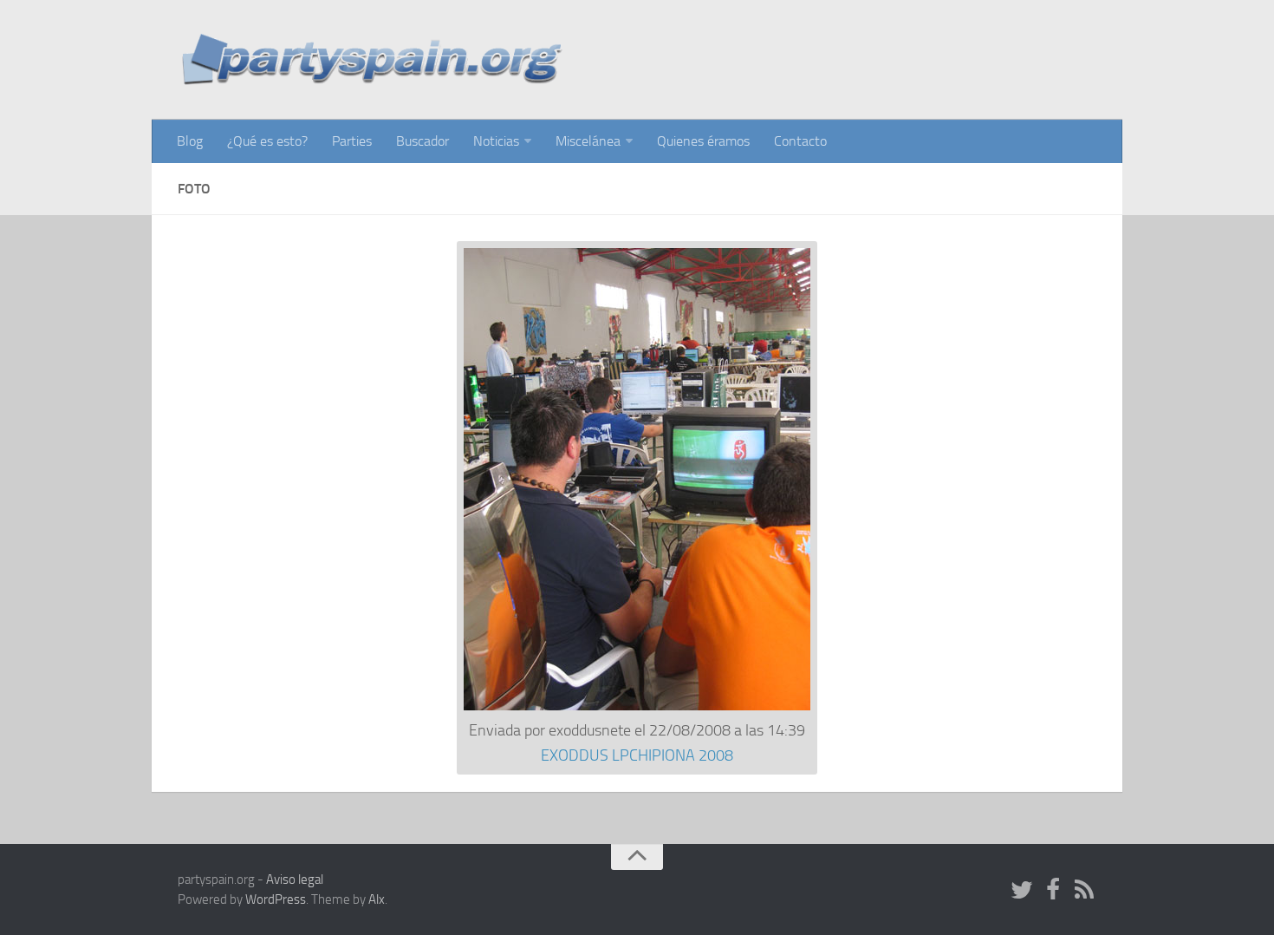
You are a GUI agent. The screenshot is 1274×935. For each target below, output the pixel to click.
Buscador (422, 141)
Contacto (800, 141)
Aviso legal (294, 879)
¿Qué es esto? (267, 141)
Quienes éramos (703, 141)
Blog (190, 141)
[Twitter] (1022, 891)
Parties (352, 141)
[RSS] (1084, 891)
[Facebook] (1053, 891)
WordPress (275, 899)
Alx (376, 899)
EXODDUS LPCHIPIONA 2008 (637, 755)
